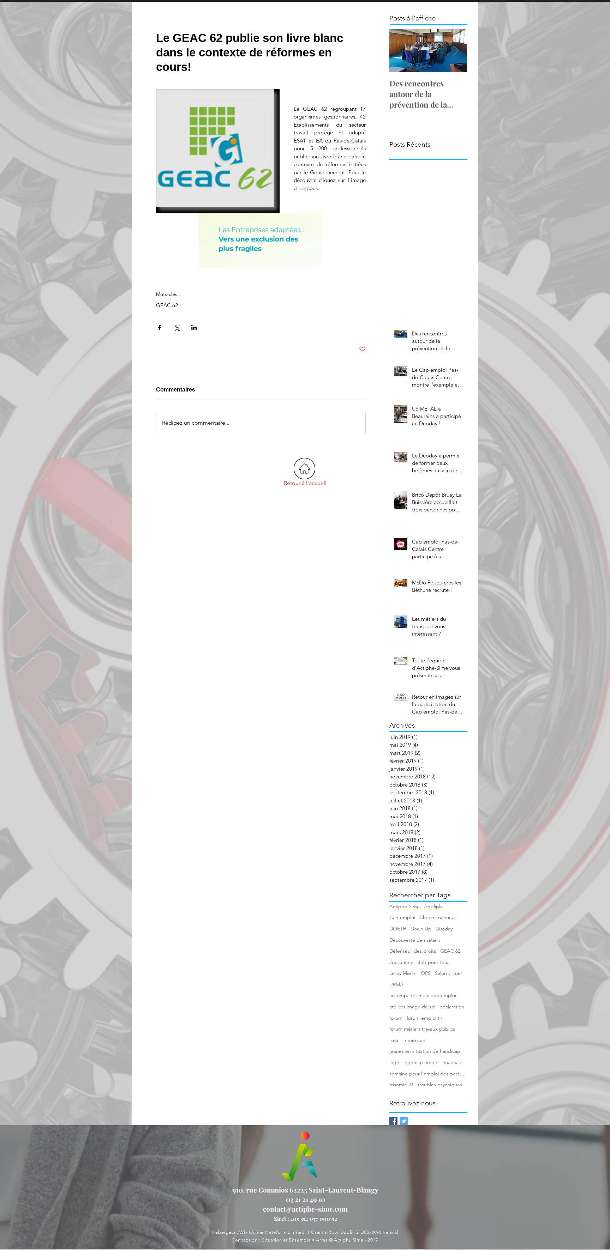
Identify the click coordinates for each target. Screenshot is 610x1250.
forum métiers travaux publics (422, 1029)
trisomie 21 (401, 1084)
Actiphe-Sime (404, 906)
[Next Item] (456, 50)
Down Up (421, 929)
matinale (453, 1062)
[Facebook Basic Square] (393, 1121)
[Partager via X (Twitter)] (176, 327)
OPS (426, 973)
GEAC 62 (167, 305)
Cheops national (437, 917)
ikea (393, 1040)
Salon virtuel (448, 973)
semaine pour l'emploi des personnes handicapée (428, 1073)
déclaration (451, 1006)
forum (395, 1018)
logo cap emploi (421, 1062)
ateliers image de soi (412, 1006)
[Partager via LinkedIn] (194, 327)
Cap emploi (402, 917)
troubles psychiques (440, 1084)
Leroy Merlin (403, 973)
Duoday (444, 929)
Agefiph (433, 906)
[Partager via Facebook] (159, 327)
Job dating (401, 962)
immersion (413, 1040)
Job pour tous (433, 962)
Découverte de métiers (415, 940)
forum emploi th (424, 1018)
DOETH (397, 929)
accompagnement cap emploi (422, 995)
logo (394, 1062)
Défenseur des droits (412, 951)
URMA (396, 984)
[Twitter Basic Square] (404, 1121)
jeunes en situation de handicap (424, 1051)
